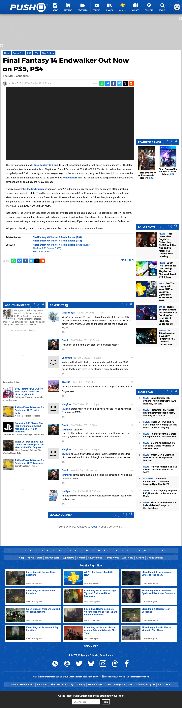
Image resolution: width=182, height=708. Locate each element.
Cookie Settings (155, 557)
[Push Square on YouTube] (67, 664)
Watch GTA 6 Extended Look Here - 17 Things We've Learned (158, 457)
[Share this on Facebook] (113, 83)
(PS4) (57, 237)
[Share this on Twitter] (119, 83)
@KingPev (67, 429)
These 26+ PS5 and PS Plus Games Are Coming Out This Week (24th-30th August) (29, 444)
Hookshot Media (47, 677)
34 (154, 245)
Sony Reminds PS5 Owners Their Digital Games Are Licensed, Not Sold (29, 391)
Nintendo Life (27, 684)
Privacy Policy (95, 557)
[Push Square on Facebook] (127, 664)
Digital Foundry (77, 684)
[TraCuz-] (53, 390)
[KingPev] (53, 412)
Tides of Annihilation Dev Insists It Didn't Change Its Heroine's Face (159, 505)
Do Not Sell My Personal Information (132, 677)
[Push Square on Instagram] (103, 664)
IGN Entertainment (73, 677)
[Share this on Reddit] (131, 83)
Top (22, 557)
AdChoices (110, 677)
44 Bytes (97, 677)
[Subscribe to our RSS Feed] (55, 664)
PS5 (29, 53)
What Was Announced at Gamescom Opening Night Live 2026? (156, 481)
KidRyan (66, 491)
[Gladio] (53, 348)
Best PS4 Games (41, 251)
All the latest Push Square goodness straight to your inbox (91, 695)
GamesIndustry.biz (145, 684)
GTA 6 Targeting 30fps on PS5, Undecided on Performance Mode (160, 493)
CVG (160, 684)
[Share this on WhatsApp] (102, 83)
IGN (109, 684)
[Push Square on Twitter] (79, 664)
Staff (39, 557)
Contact (81, 557)
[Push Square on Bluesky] (91, 664)
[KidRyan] (53, 499)
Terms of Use (112, 557)
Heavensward (70, 177)
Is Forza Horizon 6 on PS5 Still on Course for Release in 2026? (160, 469)
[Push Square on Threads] (115, 664)
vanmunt (67, 357)
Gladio (65, 340)
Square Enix (18, 53)
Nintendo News (96, 684)
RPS (168, 684)
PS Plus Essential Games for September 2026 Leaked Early (29, 410)
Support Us (68, 557)
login (94, 526)
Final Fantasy (48, 53)
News (6, 53)
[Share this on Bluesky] (107, 83)
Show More (90, 646)
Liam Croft (16, 83)
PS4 (36, 53)
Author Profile (19, 330)
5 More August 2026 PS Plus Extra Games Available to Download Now (159, 446)
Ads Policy (127, 557)
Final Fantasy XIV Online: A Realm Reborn (146, 175)
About (31, 557)
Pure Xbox (42, 684)
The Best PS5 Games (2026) (47, 248)
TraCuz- (66, 381)
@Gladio (66, 408)
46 (154, 274)
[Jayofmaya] (53, 321)
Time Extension (59, 684)
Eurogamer (119, 684)
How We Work (52, 557)
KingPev (66, 404)
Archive (140, 557)
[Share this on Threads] (125, 83)
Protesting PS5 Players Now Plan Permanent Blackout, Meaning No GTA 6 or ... (159, 413)
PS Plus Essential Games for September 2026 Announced (29, 462)
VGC (130, 684)
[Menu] (5, 7)
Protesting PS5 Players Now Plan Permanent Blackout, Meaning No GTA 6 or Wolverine (29, 427)
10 (154, 318)
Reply (33, 330)
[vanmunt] (53, 366)
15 (154, 294)
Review (61, 244)
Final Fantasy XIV (43, 165)
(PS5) (57, 240)
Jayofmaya (68, 312)
